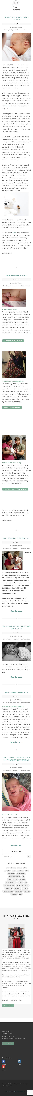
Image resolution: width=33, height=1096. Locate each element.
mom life (22, 879)
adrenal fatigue (11, 868)
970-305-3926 (10, 1036)
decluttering (11, 873)
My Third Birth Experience (16, 538)
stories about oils (8, 891)
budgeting (7, 871)
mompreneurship (11, 882)
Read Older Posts (16, 851)
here (14, 232)
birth (10, 30)
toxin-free (27, 891)
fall (23, 876)
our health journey (9, 885)
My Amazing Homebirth (12, 407)
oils (26, 882)
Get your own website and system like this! (16, 1091)
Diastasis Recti (21, 873)
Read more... (17, 611)
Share (17, 23)
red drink (25, 888)
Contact (9, 1005)
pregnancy (16, 286)
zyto (20, 894)
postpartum (16, 30)
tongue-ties (18, 891)
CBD (26, 871)
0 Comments (26, 30)
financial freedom (13, 879)
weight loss (14, 894)
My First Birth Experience (13, 341)
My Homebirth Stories (16, 276)
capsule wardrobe (18, 871)
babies (6, 30)
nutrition (20, 882)
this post (8, 106)
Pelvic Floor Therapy (23, 885)
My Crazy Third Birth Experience (15, 489)
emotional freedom (14, 876)
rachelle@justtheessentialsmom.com (15, 1038)
